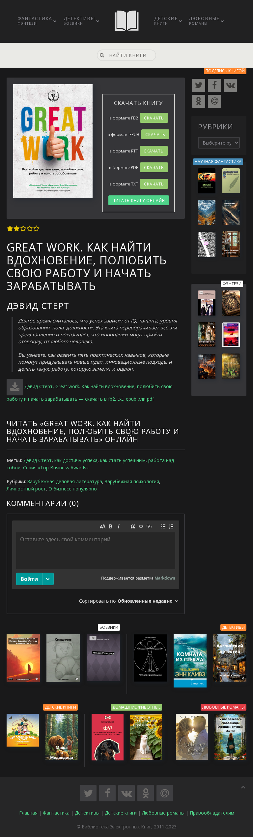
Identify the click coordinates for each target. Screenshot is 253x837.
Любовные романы (163, 813)
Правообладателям (212, 813)
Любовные (204, 20)
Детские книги (121, 813)
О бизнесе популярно (72, 488)
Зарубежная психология (132, 481)
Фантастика (34, 20)
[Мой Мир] (214, 101)
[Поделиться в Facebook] (107, 793)
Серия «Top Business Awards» (56, 467)
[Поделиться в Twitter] (88, 793)
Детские (166, 20)
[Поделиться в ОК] (145, 793)
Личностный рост (26, 488)
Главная (28, 813)
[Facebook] (214, 85)
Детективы (79, 20)
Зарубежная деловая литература (64, 481)
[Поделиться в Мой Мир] (164, 793)
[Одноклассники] (198, 101)
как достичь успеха (76, 460)
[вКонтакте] (230, 85)
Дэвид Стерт (37, 460)
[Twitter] (198, 85)
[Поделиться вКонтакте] (126, 793)
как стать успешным (123, 460)
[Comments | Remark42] (95, 564)
